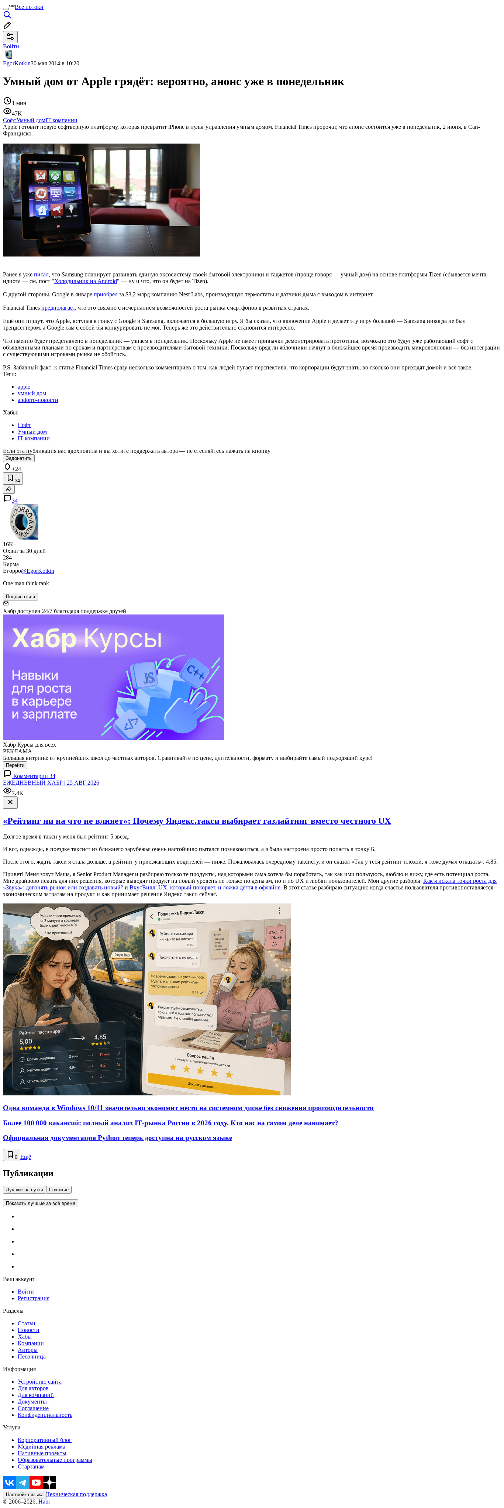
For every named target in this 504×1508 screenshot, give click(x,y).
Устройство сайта (40, 1381)
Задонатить (19, 458)
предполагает (58, 307)
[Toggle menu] (6, 9)
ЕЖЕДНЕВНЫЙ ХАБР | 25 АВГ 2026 (51, 782)
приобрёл (106, 294)
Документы (32, 1401)
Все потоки (29, 7)
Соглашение (33, 1408)
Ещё (25, 1157)
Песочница (32, 1356)
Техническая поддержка (76, 1494)
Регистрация (33, 1298)
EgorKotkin (17, 63)
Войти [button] (11, 46)
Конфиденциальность (45, 1415)
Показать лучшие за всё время (40, 1203)
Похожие (59, 1189)
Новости (28, 1330)
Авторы (28, 1350)
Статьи (26, 1323)
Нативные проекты (42, 1453)
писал (41, 274)
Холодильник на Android (85, 281)
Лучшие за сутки (24, 1189)
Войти (26, 1291)
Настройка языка (25, 1494)
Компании (31, 1343)
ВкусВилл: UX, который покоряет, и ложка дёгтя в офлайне (205, 887)
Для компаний (36, 1395)
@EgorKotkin (37, 571)
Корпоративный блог (45, 1440)
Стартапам (31, 1466)
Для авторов (33, 1388)
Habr (43, 1501)
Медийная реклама (41, 1446)
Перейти (15, 765)
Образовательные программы (55, 1460)
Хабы (25, 1336)
